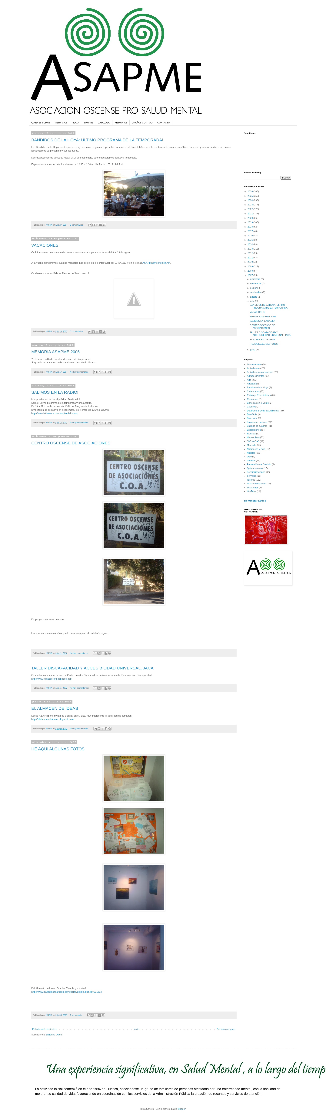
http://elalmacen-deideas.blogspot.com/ (52, 719)
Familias (251, 433)
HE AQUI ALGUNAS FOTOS (58, 749)
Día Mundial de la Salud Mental (263, 410)
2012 (250, 253)
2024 (250, 200)
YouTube (251, 491)
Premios (251, 460)
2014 (250, 244)
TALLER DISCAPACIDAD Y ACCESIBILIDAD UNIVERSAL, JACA (92, 668)
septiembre (256, 292)
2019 (250, 222)
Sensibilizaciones (256, 472)
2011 (250, 257)
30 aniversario (254, 364)
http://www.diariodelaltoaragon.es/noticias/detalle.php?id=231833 (66, 991)
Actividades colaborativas (260, 372)
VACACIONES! (45, 245)
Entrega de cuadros (257, 426)
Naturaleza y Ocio (256, 449)
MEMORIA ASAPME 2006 (55, 351)
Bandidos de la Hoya (257, 387)
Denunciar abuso (255, 500)
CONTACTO (163, 122)
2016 (250, 235)
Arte (249, 380)
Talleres (251, 480)
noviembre (256, 283)
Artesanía (252, 383)
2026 (250, 191)
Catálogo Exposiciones (259, 395)
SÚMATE (88, 122)
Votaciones (252, 487)
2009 (250, 266)
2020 (250, 218)
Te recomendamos (256, 483)
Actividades (253, 368)
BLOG (75, 122)
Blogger (181, 1109)
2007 (250, 275)
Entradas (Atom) (54, 1034)
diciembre (255, 279)
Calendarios (253, 391)
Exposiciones (254, 430)
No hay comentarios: (80, 372)
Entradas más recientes (44, 1029)
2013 (250, 248)
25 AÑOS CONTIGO (142, 122)
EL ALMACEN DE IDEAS (54, 708)
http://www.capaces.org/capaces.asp (51, 678)
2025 (250, 196)
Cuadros (251, 406)
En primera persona (257, 422)
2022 (250, 209)
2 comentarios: (77, 225)
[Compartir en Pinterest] (104, 225)
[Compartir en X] (97, 225)
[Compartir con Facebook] (100, 225)
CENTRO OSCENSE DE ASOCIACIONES (70, 443)
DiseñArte (252, 414)
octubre (254, 288)
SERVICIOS (61, 122)
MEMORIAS (121, 122)
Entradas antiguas (226, 1029)
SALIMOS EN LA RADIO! (54, 392)
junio (253, 349)
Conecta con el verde (258, 403)
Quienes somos (255, 468)
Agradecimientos (255, 376)
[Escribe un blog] (93, 225)
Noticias (251, 453)
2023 (250, 204)
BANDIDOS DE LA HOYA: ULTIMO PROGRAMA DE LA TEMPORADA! (97, 140)
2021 (250, 213)
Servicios (251, 476)
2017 (250, 231)
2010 (250, 262)
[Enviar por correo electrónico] (90, 225)
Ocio (249, 456)
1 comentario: (76, 1015)
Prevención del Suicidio (259, 464)
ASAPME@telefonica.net (156, 262)
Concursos (252, 399)
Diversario (252, 418)
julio (252, 301)
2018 (250, 226)
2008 (250, 271)
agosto (254, 297)
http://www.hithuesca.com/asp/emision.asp (54, 413)
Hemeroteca (253, 437)
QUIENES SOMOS (40, 122)
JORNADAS (253, 441)
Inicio (136, 1029)
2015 (250, 240)
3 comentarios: (77, 331)
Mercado (251, 445)
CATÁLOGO (104, 122)
